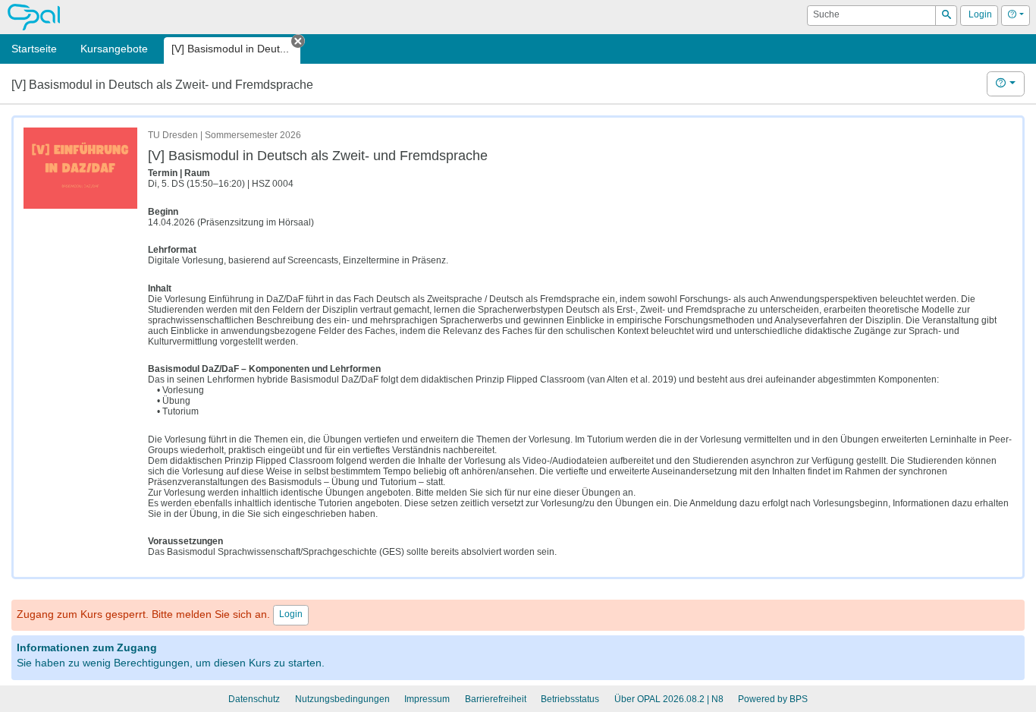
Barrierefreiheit (495, 699)
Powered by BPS (773, 699)
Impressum (427, 699)
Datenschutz (254, 699)
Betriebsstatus (570, 699)
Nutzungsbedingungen (342, 699)
